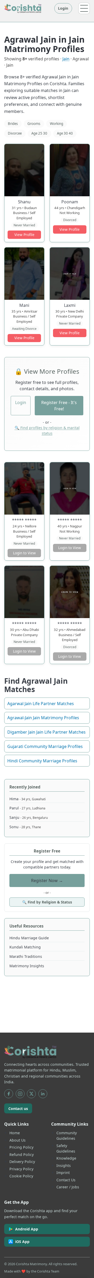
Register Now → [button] (47, 880)
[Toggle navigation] (84, 8)
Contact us (18, 1108)
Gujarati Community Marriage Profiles (45, 746)
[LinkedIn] (42, 1093)
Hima (27, 798)
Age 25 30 (39, 133)
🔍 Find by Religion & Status (47, 902)
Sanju (28, 817)
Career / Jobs (67, 1186)
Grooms (33, 123)
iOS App (22, 1241)
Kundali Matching (25, 947)
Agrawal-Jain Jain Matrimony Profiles (43, 718)
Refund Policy (21, 1154)
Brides (13, 123)
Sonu (25, 826)
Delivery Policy (22, 1161)
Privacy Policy (21, 1168)
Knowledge (66, 1158)
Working (56, 123)
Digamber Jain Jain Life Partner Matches (46, 732)
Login (63, 8)
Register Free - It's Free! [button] (59, 406)
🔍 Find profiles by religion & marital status (47, 430)
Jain (65, 59)
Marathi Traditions (25, 956)
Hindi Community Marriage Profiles (42, 761)
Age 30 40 (65, 133)
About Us (17, 1140)
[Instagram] (20, 1093)
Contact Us (65, 1179)
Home (14, 1132)
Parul (27, 807)
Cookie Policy (21, 1175)
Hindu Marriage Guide (29, 937)
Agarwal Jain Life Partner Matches (40, 703)
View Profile (24, 234)
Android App (26, 1229)
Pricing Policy (21, 1147)
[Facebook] (8, 1093)
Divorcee (15, 133)
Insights (63, 1165)
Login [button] (20, 402)
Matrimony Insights (26, 965)
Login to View (24, 552)
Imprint (63, 1172)
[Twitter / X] (31, 1093)
